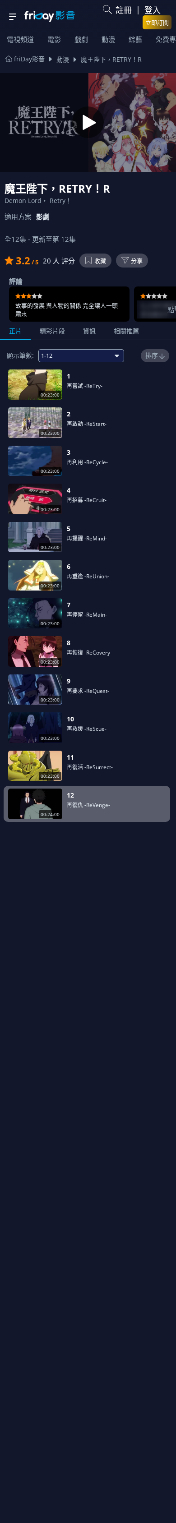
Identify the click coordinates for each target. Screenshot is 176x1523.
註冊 (124, 10)
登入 (152, 10)
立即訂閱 (157, 22)
